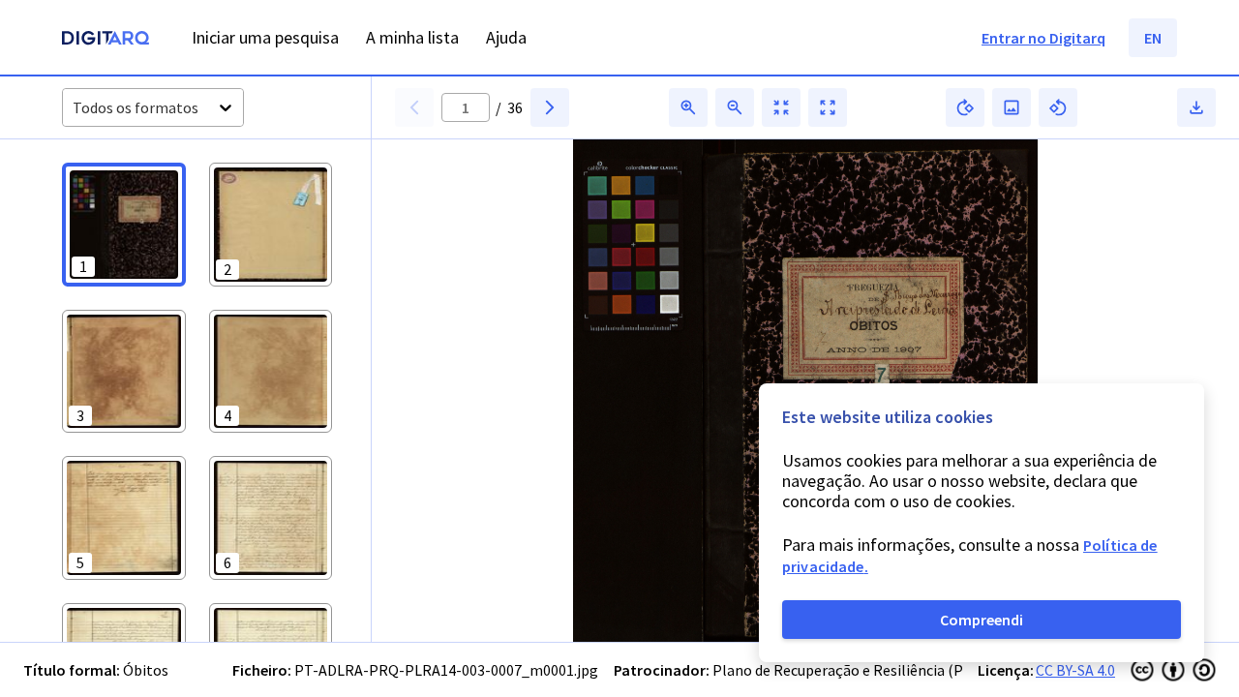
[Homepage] (105, 40)
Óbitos (145, 670)
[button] (124, 225)
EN (1153, 37)
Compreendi (981, 619)
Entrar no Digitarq (1043, 37)
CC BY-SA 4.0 (1075, 670)
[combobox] (74, 108)
